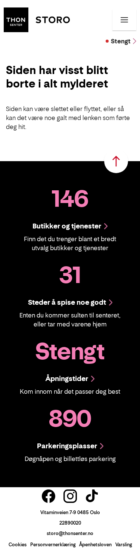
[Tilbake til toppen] (116, 161)
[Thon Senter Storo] (37, 19)
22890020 (70, 523)
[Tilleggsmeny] (124, 19)
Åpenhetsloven (95, 544)
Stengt (121, 41)
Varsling (123, 544)
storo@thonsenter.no (70, 533)
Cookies (18, 544)
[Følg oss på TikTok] (92, 496)
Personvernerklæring (52, 544)
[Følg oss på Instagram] (70, 496)
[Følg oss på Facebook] (48, 496)
